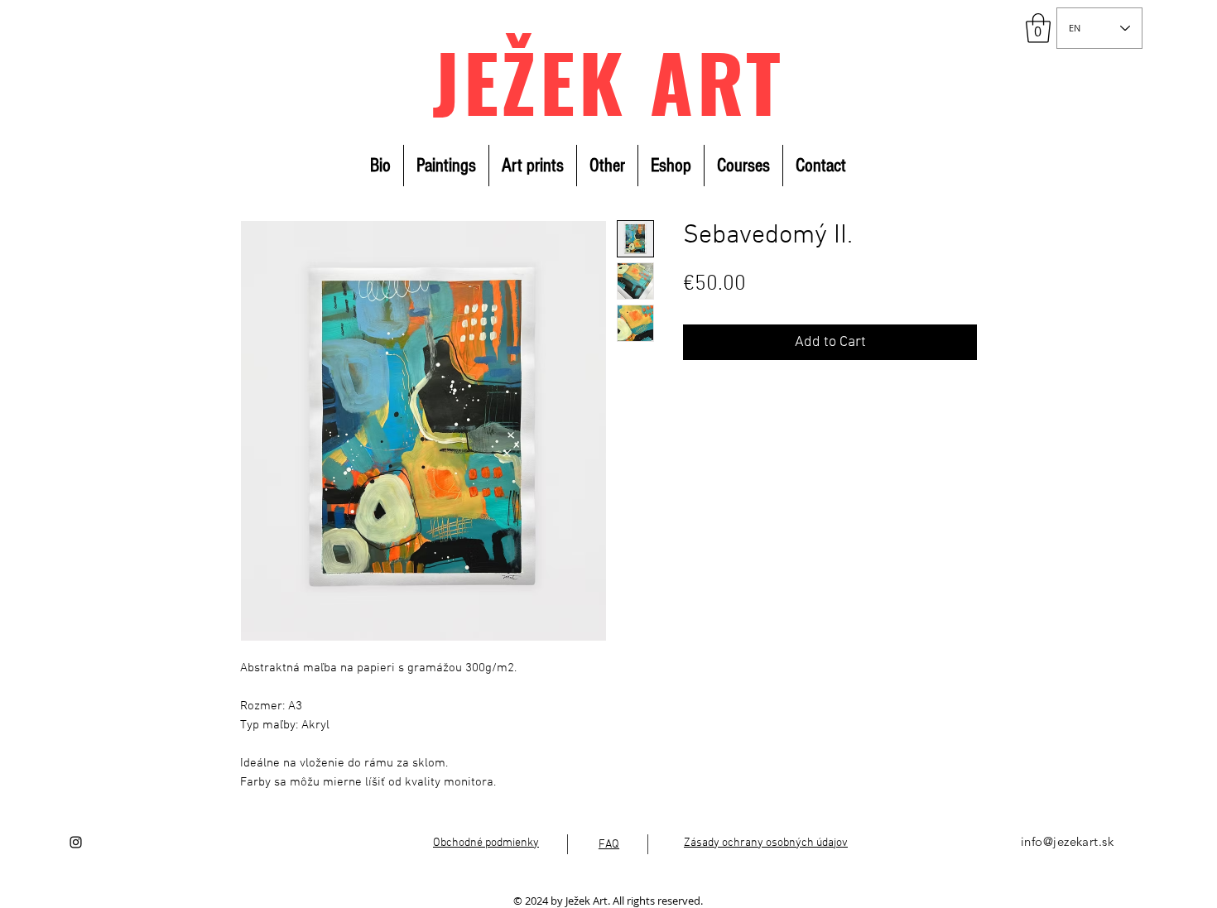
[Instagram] (76, 842)
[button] (1038, 28)
